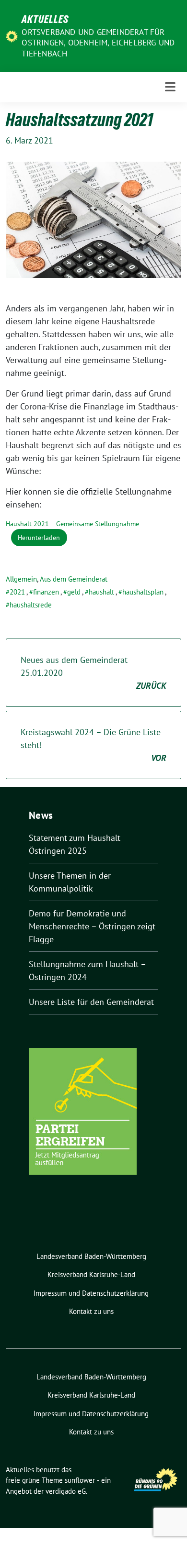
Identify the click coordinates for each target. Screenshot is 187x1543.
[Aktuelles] (12, 35)
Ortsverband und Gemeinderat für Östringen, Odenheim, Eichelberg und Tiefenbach (98, 42)
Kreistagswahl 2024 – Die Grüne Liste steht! (93, 745)
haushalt (101, 591)
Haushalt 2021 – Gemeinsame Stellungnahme (72, 523)
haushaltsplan (143, 591)
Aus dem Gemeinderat (73, 579)
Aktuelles (45, 19)
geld (74, 591)
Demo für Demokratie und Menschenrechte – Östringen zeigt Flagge (92, 926)
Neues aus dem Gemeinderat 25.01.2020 (93, 672)
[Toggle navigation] (170, 87)
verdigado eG (66, 1491)
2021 (17, 591)
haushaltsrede (31, 604)
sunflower (80, 1480)
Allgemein (21, 579)
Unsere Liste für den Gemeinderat (91, 1001)
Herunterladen (39, 537)
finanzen (46, 591)
